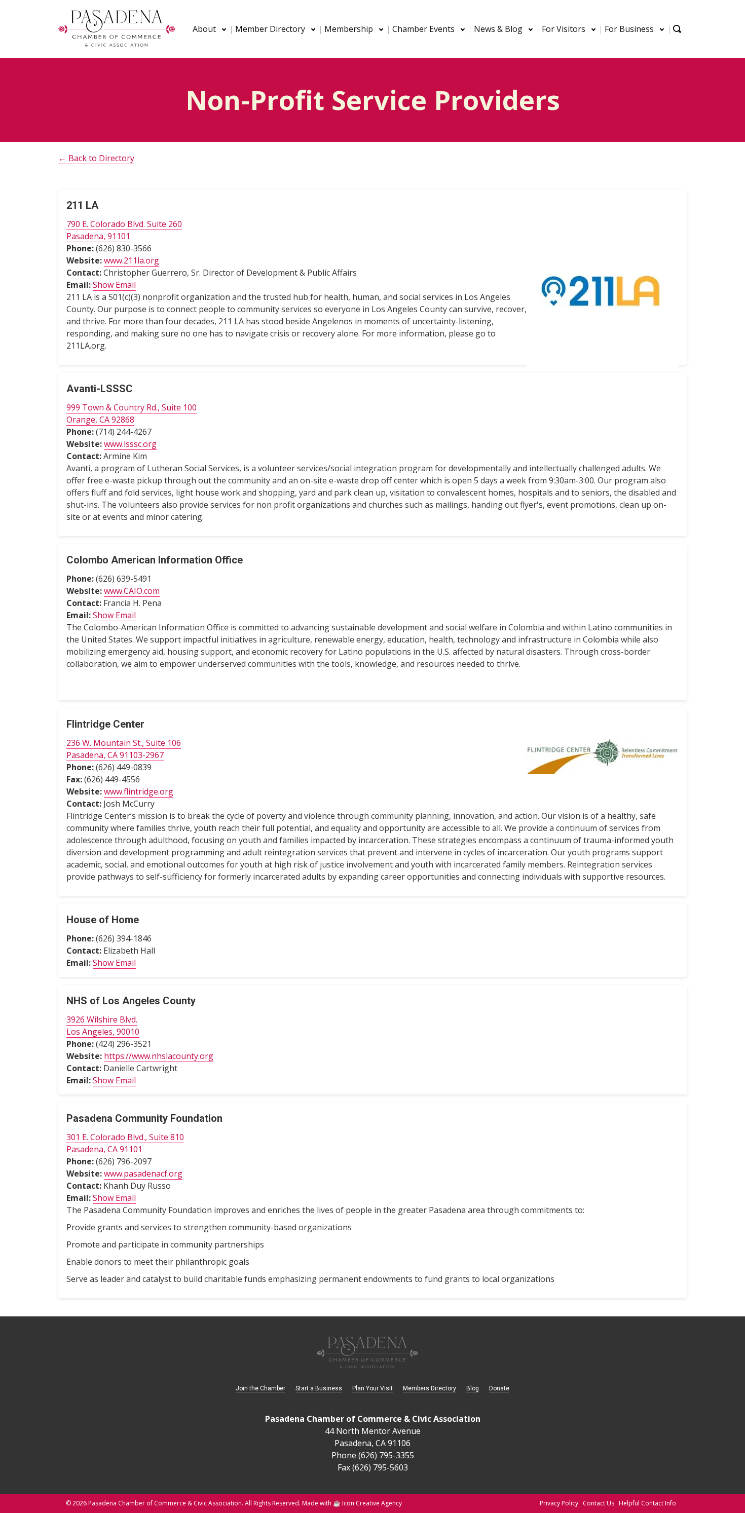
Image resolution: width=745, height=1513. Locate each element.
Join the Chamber (260, 1388)
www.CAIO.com (132, 590)
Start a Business (318, 1388)
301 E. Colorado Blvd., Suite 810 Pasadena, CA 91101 (125, 1143)
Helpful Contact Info (647, 1503)
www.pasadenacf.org (143, 1173)
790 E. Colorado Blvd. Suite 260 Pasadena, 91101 (124, 230)
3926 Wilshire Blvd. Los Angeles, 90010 (102, 1025)
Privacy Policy (559, 1503)
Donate (499, 1388)
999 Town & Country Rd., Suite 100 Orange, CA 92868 (131, 413)
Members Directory (429, 1388)
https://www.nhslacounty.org (158, 1056)
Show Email (114, 284)
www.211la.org (131, 260)
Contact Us (598, 1503)
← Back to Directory (96, 158)
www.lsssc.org (130, 443)
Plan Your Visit (372, 1388)
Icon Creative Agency (372, 1503)
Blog (472, 1388)
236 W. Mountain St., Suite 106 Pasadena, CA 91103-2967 (123, 749)
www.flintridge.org (138, 791)
